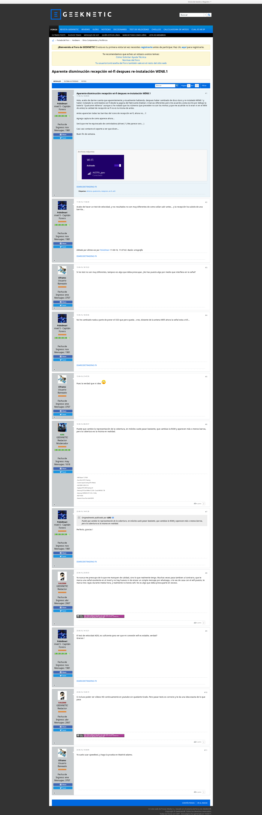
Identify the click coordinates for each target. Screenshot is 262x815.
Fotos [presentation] (83, 81)
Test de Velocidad (139, 29)
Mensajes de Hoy (91, 35)
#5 (206, 376)
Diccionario (120, 29)
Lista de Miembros (157, 35)
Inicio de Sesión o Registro (198, 2)
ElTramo (62, 277)
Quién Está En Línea (111, 35)
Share (64, 134)
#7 (206, 512)
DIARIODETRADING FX (87, 186)
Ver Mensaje (113, 517)
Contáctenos (188, 803)
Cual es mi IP (198, 29)
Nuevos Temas (74, 35)
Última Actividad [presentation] (71, 81)
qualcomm (96, 191)
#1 (206, 93)
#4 (206, 315)
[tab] (57, 81)
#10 (205, 692)
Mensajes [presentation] (57, 81)
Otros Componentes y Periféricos (95, 40)
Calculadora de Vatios (176, 29)
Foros (53, 29)
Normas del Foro (131, 60)
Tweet (64, 138)
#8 (206, 573)
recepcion (104, 191)
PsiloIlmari (62, 103)
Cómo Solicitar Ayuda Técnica (131, 57)
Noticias (106, 29)
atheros (89, 191)
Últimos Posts (58, 35)
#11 (205, 750)
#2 (206, 202)
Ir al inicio (202, 803)
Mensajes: (59, 130)
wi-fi (110, 191)
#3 (206, 267)
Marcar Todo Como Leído (134, 35)
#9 (206, 631)
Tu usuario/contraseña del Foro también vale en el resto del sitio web (131, 63)
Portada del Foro (63, 40)
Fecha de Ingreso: (61, 126)
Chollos (156, 29)
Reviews (85, 29)
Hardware (76, 40)
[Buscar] (209, 15)
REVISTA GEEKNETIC (69, 29)
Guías (96, 29)
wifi (114, 191)
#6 (206, 424)
